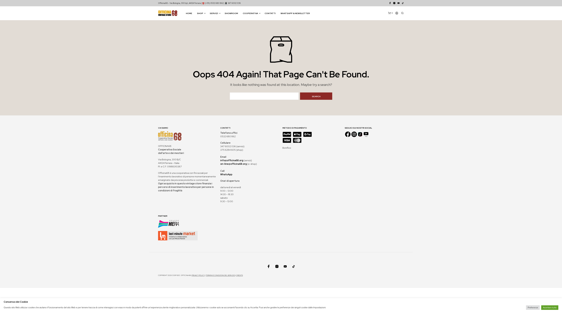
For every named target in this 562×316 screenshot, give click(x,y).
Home (189, 13)
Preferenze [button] (533, 307)
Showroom (231, 13)
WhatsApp (226, 174)
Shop (200, 13)
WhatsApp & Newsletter (295, 13)
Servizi (214, 13)
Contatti (270, 13)
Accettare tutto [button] (550, 307)
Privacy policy (198, 275)
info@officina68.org (231, 160)
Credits (239, 275)
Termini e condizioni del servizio (220, 275)
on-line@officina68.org (233, 163)
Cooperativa (250, 13)
